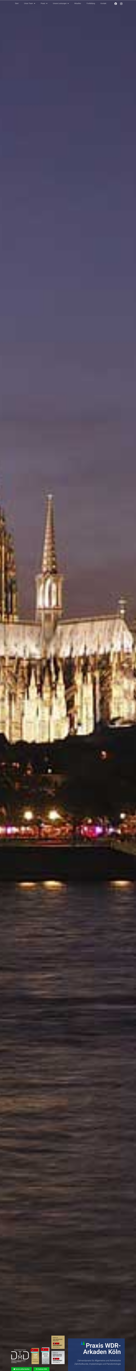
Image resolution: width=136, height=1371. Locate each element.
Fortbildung (91, 3)
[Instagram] (121, 3)
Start (17, 3)
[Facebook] (115, 3)
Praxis (43, 3)
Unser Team (28, 3)
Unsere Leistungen (60, 3)
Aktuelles (77, 3)
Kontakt (103, 3)
